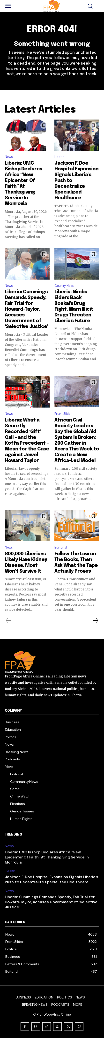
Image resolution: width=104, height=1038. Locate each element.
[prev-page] (8, 620)
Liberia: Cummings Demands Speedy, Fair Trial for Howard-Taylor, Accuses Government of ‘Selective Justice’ (26, 309)
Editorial (60, 547)
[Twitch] (57, 1026)
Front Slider (63, 414)
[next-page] (95, 620)
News (9, 157)
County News (64, 286)
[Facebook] (25, 1026)
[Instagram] (35, 1026)
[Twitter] (68, 1026)
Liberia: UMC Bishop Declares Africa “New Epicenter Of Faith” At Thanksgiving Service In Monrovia (47, 857)
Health (59, 157)
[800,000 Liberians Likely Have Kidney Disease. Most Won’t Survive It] (27, 526)
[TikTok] (46, 1026)
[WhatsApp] (79, 1026)
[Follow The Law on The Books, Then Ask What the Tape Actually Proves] (76, 526)
